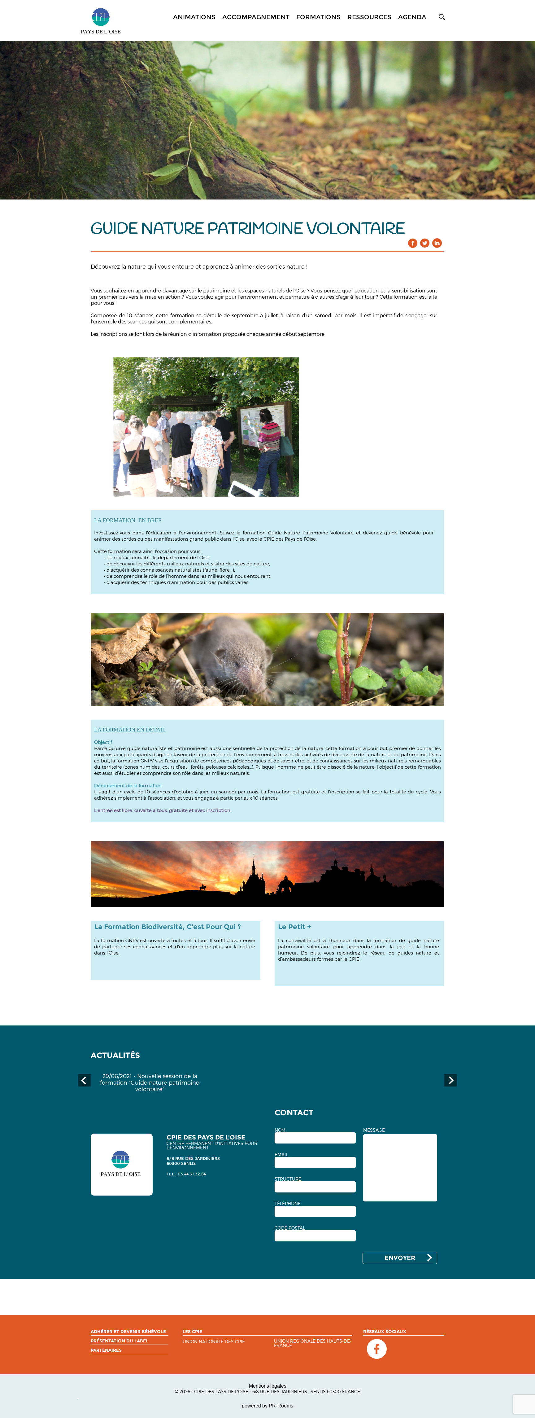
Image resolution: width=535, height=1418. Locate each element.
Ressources (369, 17)
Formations (318, 17)
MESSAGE (374, 1130)
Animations (194, 17)
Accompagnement (255, 17)
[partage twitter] (425, 243)
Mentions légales (267, 1386)
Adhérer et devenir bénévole (128, 1331)
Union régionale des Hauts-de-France (312, 1343)
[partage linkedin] (437, 243)
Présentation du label (119, 1341)
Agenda (412, 17)
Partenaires (106, 1350)
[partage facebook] (413, 243)
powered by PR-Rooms (267, 1405)
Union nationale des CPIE (214, 1342)
